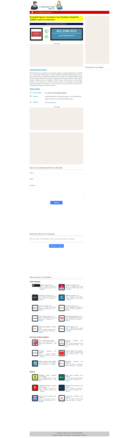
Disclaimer (60, 435)
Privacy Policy (67, 435)
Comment (33, 185)
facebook (100, 67)
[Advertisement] (5, 26)
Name (32, 173)
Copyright (54, 435)
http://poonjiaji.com (50, 102)
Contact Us (84, 435)
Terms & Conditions (76, 435)
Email (32, 179)
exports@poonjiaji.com (67, 35)
